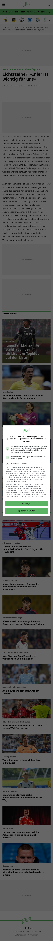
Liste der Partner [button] (20, 481)
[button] (26, 463)
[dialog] (26, 470)
